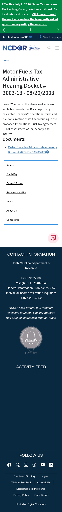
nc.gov (44, 476)
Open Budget (41, 495)
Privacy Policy (21, 495)
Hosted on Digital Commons (31, 504)
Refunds (11, 165)
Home (6, 60)
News (9, 201)
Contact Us (12, 220)
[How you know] (30, 37)
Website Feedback (21, 482)
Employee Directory (24, 476)
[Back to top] (53, 238)
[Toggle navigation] (57, 48)
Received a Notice (16, 192)
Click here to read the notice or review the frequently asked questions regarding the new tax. (30, 19)
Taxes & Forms (14, 183)
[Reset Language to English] (40, 37)
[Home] (21, 45)
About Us (11, 211)
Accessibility (44, 482)
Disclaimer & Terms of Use (30, 488)
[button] (47, 48)
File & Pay (11, 174)
